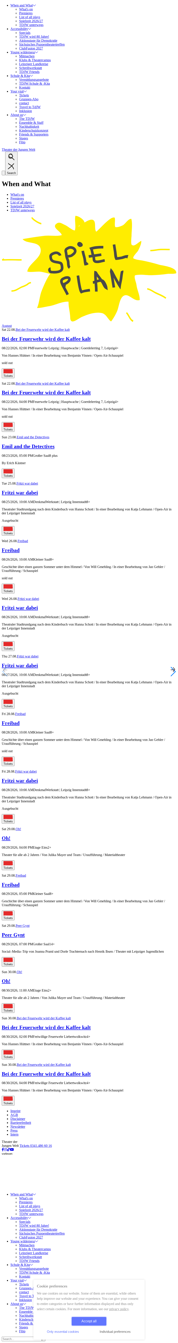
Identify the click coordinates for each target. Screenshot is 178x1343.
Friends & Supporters (33, 134)
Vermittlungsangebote (34, 79)
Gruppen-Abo (28, 99)
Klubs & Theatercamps (35, 60)
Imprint (15, 1111)
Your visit (17, 91)
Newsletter (17, 1126)
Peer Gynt (23, 925)
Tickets (24, 95)
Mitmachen (27, 56)
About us (16, 115)
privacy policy (119, 1309)
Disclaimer (17, 1119)
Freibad (23, 541)
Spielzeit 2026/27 (31, 21)
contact (24, 103)
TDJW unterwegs (31, 25)
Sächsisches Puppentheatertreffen (42, 44)
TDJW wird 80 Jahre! (34, 36)
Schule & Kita (20, 76)
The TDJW (27, 119)
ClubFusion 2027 (31, 48)
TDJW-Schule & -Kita (34, 83)
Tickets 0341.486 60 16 (36, 1146)
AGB (14, 1115)
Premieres (26, 13)
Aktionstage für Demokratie (38, 40)
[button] (173, 671)
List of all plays (29, 17)
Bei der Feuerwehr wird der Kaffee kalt (43, 329)
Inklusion (25, 111)
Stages (23, 138)
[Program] (89, 322)
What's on (26, 9)
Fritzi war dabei (27, 483)
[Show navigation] (3, 173)
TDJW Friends (29, 72)
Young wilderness (22, 52)
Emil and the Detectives (33, 437)
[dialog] (89, 1310)
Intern (14, 1134)
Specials (24, 33)
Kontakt (24, 87)
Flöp (22, 142)
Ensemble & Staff (31, 122)
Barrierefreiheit (20, 1122)
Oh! (18, 829)
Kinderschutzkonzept (33, 130)
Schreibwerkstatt (30, 68)
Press (14, 1130)
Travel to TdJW (30, 107)
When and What (21, 5)
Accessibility (19, 29)
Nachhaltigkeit (29, 126)
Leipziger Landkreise (33, 64)
